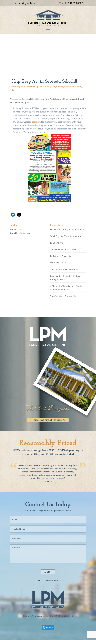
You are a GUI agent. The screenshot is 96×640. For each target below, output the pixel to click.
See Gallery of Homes (48, 420)
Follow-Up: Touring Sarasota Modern (67, 229)
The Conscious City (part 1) (63, 296)
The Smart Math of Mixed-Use (64, 269)
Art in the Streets (58, 262)
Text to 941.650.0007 (71, 3)
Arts (53, 86)
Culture (59, 86)
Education (69, 86)
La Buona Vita (56, 242)
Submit (48, 571)
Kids (14, 90)
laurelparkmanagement (25, 86)
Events (78, 86)
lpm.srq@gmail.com (25, 3)
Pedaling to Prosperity (60, 256)
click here (36, 121)
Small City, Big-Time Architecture (65, 236)
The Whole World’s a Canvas (63, 249)
